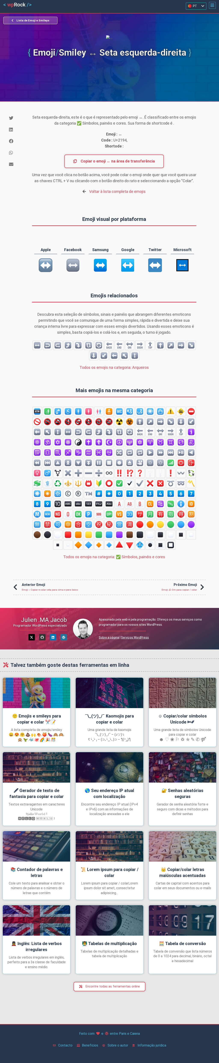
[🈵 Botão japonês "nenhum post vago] (129, 524)
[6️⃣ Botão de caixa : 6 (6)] (181, 493)
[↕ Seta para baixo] (134, 355)
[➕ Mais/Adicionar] (78, 473)
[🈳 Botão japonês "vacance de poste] (88, 524)
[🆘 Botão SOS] (99, 514)
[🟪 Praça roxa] (119, 534)
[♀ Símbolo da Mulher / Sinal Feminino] (37, 473)
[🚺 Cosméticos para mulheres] (88, 411)
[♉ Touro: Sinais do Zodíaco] (160, 442)
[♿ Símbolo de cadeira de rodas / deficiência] (68, 411)
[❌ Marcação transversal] (150, 483)
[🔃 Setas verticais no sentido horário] (88, 345)
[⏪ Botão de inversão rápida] (37, 462)
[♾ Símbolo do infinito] (109, 473)
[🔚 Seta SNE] (119, 345)
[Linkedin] (53, 637)
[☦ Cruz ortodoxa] (99, 442)
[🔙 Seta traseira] (109, 345)
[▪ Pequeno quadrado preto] (57, 545)
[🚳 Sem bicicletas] (47, 421)
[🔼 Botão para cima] (57, 462)
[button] (212, 5)
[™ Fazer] (88, 493)
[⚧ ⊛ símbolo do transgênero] (57, 473)
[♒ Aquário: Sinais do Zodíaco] (88, 452)
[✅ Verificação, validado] (119, 483)
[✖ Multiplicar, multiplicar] (68, 473)
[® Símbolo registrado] (78, 493)
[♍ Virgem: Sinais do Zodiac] (37, 452)
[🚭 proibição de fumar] (57, 421)
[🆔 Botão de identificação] (191, 504)
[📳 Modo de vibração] (181, 462)
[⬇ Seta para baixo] (93, 355)
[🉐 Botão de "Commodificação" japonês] (181, 514)
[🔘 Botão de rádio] (150, 545)
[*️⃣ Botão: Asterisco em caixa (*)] (109, 493)
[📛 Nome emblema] (88, 483)
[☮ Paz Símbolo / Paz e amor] (119, 442)
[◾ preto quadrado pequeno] (181, 534)
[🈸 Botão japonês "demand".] (68, 524)
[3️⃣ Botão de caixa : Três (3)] (150, 493)
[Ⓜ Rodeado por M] (37, 514)
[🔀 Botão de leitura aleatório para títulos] (119, 452)
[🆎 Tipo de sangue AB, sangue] (129, 504)
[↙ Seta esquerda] (104, 355)
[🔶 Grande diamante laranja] (78, 545)
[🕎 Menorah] (129, 442)
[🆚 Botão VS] (119, 514)
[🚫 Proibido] (37, 421)
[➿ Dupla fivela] (181, 483)
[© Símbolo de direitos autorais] (68, 493)
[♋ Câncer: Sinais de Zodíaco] (181, 442)
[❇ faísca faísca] (57, 493)
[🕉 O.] (47, 442)
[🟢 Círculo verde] (170, 524)
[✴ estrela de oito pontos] (47, 493)
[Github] (42, 637)
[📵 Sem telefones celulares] (99, 421)
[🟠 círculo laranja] (150, 524)
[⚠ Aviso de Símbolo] (170, 411)
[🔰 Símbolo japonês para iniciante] (99, 483)
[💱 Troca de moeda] (191, 473)
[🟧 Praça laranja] (78, 534)
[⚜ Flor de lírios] (68, 483)
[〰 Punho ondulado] (181, 473)
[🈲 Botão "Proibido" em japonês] (47, 524)
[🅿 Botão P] (88, 514)
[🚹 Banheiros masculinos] (78, 411)
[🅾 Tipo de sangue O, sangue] (68, 514)
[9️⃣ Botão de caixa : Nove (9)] (47, 504)
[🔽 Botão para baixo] (78, 462)
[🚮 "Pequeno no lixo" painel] (47, 411)
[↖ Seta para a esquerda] (124, 355)
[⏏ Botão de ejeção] (129, 462)
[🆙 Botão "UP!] (109, 514)
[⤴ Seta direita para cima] (68, 345)
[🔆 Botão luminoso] (160, 462)
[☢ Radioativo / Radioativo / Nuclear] (119, 421)
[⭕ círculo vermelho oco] (109, 483)
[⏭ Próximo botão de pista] (170, 452)
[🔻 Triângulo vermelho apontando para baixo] (129, 545)
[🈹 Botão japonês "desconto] (191, 514)
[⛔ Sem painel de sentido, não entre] (191, 411)
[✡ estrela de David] (57, 442)
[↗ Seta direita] (170, 345)
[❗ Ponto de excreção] (170, 473)
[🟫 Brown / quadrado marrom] (129, 534)
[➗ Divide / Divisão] (99, 473)
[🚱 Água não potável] (78, 421)
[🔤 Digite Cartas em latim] (109, 504)
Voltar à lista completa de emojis (117, 191)
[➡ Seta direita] (181, 345)
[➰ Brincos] (170, 483)
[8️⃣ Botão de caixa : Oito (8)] (37, 504)
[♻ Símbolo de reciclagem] (57, 483)
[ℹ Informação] (181, 504)
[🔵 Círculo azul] (181, 524)
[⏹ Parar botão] (109, 462)
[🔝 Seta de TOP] (150, 345)
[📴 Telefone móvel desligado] (191, 462)
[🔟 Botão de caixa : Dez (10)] (57, 504)
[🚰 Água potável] (57, 411)
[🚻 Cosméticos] (99, 411)
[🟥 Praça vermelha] (68, 534)
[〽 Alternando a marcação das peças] (191, 483)
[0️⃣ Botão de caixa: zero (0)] (119, 493)
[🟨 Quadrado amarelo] (88, 534)
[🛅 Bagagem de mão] (160, 411)
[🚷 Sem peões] (88, 421)
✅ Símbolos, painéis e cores (114, 557)
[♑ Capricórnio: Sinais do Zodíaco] (78, 452)
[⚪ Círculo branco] (57, 534)
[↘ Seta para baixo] (191, 345)
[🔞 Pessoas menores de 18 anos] (109, 421)
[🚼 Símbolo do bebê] (109, 411)
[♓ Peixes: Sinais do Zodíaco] (99, 452)
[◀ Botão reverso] (191, 452)
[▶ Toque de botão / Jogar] (150, 452)
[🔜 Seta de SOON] (140, 345)
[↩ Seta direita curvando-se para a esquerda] (47, 345)
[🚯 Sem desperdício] (68, 421)
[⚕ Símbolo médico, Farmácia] (47, 483)
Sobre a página (109, 637)
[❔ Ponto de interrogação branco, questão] (150, 473)
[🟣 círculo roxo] (191, 524)
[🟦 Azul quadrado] (109, 534)
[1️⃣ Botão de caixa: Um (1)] (129, 493)
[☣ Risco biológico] (129, 421)
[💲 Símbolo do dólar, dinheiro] (37, 483)
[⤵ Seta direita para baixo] (78, 345)
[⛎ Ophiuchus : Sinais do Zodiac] (109, 452)
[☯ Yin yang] (78, 442)
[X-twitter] (31, 637)
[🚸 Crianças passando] (181, 411)
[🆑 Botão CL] (150, 504)
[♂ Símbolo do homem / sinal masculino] (47, 473)
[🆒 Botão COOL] (160, 504)
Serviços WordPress (135, 637)
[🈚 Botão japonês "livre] (37, 524)
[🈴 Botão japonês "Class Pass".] (78, 524)
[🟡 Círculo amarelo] (160, 524)
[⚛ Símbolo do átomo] (37, 442)
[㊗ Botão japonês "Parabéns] (99, 524)
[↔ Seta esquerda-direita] (37, 345)
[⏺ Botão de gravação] (119, 462)
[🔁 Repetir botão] (129, 452)
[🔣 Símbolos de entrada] (99, 504)
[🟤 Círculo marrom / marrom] (37, 534)
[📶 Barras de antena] (170, 462)
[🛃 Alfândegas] (140, 411)
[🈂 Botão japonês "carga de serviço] (140, 514)
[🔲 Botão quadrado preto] (170, 545)
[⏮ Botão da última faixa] (47, 462)
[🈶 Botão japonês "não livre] (160, 514)
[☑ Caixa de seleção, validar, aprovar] (129, 483)
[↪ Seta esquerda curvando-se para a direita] (57, 345)
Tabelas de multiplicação (109, 943)
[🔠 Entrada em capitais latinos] (68, 504)
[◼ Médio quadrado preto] (160, 534)
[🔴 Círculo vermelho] (140, 524)
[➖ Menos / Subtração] (88, 473)
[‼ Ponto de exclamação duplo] (119, 473)
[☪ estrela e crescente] (109, 442)
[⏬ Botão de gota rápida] (88, 462)
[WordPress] (64, 637)
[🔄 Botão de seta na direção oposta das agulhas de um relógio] (99, 345)
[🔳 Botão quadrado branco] (160, 545)
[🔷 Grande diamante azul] (88, 545)
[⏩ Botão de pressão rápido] (160, 452)
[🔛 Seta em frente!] (129, 345)
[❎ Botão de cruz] (160, 483)
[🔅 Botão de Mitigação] (150, 462)
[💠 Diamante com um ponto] (140, 545)
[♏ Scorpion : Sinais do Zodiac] (57, 452)
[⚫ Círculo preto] (47, 534)
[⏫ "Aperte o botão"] (68, 462)
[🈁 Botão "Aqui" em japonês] (129, 514)
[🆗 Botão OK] (78, 514)
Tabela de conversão (182, 943)
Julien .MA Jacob (44, 619)
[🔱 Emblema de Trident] (78, 483)
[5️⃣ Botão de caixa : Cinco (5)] (170, 493)
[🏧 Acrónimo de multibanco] (37, 411)
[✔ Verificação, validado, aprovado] (140, 483)
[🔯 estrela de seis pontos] (140, 442)
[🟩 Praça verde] (99, 534)
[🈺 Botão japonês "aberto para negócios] (119, 524)
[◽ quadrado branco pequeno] (191, 534)
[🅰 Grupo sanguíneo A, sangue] (119, 504)
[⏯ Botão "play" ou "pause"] (181, 452)
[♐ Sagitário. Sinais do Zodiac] (68, 452)
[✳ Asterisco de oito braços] (37, 493)
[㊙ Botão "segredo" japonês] (109, 524)
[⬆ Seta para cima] (160, 345)
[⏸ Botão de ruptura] (99, 462)
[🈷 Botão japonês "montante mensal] (150, 514)
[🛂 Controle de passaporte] (129, 411)
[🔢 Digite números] (88, 504)
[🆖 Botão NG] (57, 514)
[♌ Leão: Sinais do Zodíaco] (191, 442)
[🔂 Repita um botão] (140, 452)
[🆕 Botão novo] (47, 514)
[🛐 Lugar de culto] (191, 432)
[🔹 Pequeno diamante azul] (109, 545)
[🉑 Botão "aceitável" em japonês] (57, 524)
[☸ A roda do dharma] (68, 442)
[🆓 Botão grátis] (170, 504)
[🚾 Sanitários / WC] (119, 411)
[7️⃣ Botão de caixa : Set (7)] (191, 493)
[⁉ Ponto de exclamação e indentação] (129, 473)
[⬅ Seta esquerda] (114, 355)
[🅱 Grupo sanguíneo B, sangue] (140, 504)
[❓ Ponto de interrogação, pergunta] (140, 473)
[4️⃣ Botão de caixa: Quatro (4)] (160, 493)
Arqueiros (114, 367)
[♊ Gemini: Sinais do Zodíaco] (170, 442)
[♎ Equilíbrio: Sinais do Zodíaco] (47, 452)
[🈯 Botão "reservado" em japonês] (170, 514)
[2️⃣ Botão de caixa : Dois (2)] (140, 493)
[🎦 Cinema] (140, 462)
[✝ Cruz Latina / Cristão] (88, 442)
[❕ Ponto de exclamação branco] (160, 473)
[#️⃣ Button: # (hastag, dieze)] (99, 493)
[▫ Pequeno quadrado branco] (68, 545)
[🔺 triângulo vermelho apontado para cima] (119, 545)
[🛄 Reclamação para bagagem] (150, 411)
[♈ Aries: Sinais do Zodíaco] (150, 442)
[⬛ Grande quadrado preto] (140, 534)
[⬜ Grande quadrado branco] (150, 534)
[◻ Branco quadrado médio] (170, 534)
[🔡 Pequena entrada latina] (78, 504)
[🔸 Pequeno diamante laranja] (99, 545)
